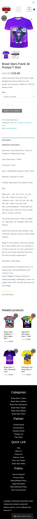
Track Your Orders (18, 460)
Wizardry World (18, 431)
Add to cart (12, 111)
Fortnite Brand (18, 425)
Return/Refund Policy (18, 481)
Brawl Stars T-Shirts (16, 122)
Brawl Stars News (18, 464)
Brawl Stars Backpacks (18, 404)
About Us (18, 451)
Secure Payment (18, 474)
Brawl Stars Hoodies (18, 401)
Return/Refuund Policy (18, 487)
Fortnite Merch (18, 428)
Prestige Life (18, 434)
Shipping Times (7, 273)
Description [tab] (6, 140)
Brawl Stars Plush (18, 414)
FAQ (18, 448)
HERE (14, 282)
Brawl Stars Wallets (18, 411)
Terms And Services (18, 490)
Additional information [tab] (11, 145)
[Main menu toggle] (18, 9)
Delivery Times (18, 457)
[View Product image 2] (15, 55)
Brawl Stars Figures (18, 408)
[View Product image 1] (6, 55)
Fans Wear (19, 437)
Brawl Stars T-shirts (18, 398)
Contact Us (18, 454)
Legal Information (18, 484)
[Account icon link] (34, 9)
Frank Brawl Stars (11, 128)
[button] (33, 2)
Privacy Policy (18, 477)
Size (3, 92)
